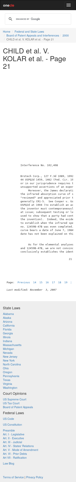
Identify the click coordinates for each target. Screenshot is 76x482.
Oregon (7, 372)
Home (6, 31)
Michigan (8, 349)
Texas (6, 380)
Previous (24, 282)
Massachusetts (12, 345)
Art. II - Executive (13, 438)
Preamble (9, 430)
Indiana (7, 341)
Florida (7, 329)
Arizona (7, 321)
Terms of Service (13, 477)
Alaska (7, 318)
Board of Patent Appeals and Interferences (32, 35)
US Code (8, 419)
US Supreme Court (14, 399)
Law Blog (8, 463)
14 (34, 282)
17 (53, 282)
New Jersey (10, 356)
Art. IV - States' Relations (18, 446)
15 (40, 282)
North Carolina (12, 364)
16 (47, 282)
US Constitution (12, 424)
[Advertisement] (38, 110)
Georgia (8, 333)
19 (65, 282)
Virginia (7, 384)
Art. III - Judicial (12, 442)
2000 (66, 35)
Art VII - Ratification (15, 457)
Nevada (7, 353)
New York (9, 360)
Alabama (8, 314)
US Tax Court (11, 403)
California (9, 325)
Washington (10, 388)
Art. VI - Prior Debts (15, 454)
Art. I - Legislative (13, 434)
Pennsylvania (11, 376)
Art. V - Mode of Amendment (20, 450)
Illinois (7, 337)
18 (59, 282)
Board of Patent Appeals (18, 407)
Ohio (6, 368)
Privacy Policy (34, 477)
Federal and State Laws (29, 31)
